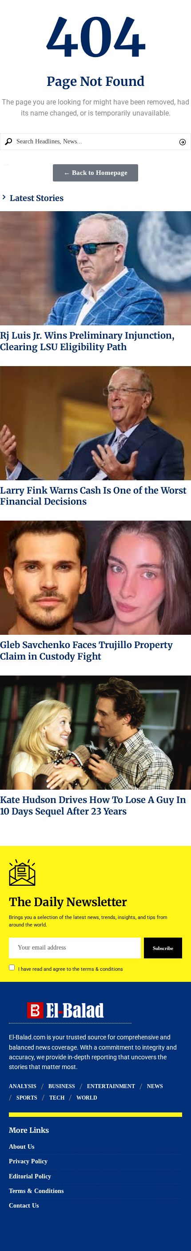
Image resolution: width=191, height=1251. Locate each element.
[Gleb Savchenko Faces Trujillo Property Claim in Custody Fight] (95, 578)
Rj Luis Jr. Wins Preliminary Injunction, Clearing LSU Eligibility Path (87, 341)
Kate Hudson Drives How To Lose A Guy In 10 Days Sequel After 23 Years (93, 805)
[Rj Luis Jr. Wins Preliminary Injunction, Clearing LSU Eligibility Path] (95, 268)
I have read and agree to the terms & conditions (70, 969)
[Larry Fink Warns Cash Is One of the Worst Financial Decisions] (95, 423)
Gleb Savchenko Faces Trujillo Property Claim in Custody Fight (86, 650)
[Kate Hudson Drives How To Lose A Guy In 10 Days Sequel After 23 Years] (95, 733)
